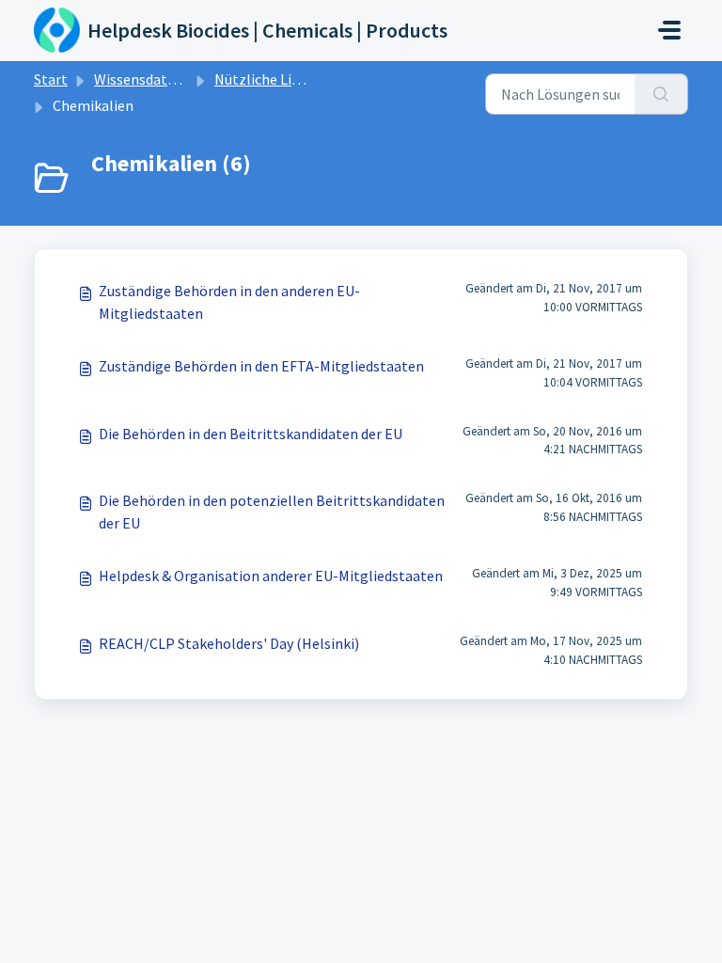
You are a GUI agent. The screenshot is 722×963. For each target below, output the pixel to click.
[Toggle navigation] (669, 30)
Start (51, 79)
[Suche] (661, 94)
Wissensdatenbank (154, 79)
